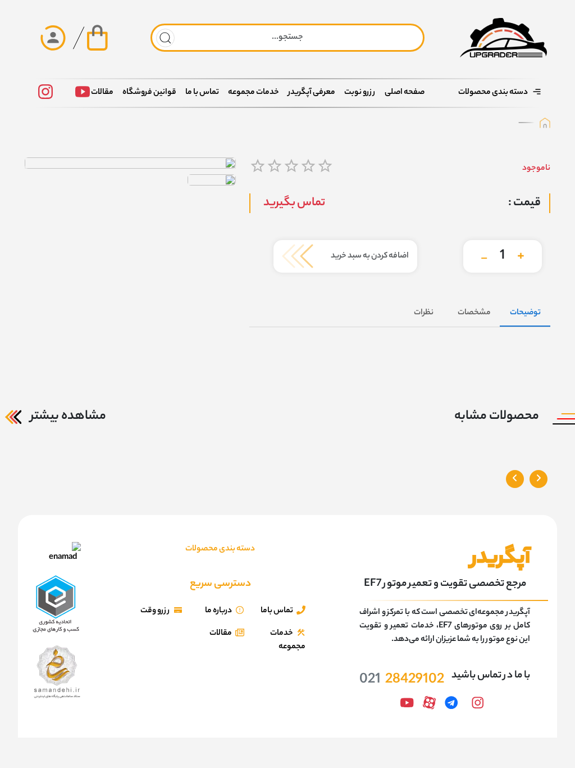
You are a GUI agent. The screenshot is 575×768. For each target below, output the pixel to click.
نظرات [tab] (423, 313)
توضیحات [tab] (525, 313)
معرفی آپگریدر (311, 93)
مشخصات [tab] (474, 313)
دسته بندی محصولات (493, 93)
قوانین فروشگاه (149, 93)
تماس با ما (202, 93)
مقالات (102, 93)
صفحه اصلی (405, 93)
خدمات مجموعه (253, 93)
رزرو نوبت (360, 93)
